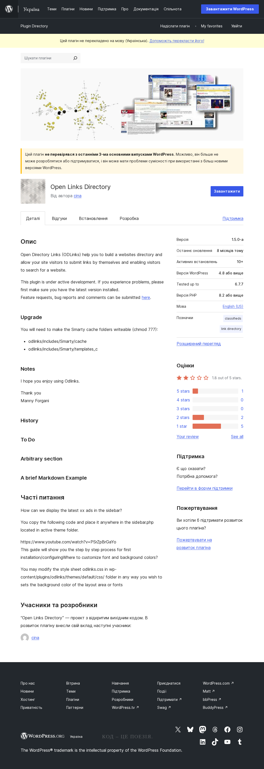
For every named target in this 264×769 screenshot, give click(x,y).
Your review (188, 436)
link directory (231, 329)
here (146, 297)
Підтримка (232, 218)
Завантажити (227, 191)
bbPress (212, 699)
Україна (76, 736)
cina (77, 195)
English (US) (233, 306)
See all (237, 436)
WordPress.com (218, 683)
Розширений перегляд (199, 343)
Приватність (31, 707)
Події (161, 691)
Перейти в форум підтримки (205, 488)
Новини (27, 691)
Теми (71, 691)
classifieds (233, 318)
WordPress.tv (125, 707)
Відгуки (59, 218)
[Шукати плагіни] (75, 58)
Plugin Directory (34, 26)
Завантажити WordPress (230, 9)
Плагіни (72, 699)
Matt (209, 691)
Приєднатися (168, 683)
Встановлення (93, 218)
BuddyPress (215, 707)
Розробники (122, 699)
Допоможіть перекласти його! (177, 40)
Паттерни (74, 707)
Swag (164, 707)
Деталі (33, 218)
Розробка (129, 218)
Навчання (120, 683)
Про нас (28, 683)
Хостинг (28, 699)
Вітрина (73, 683)
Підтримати (169, 699)
